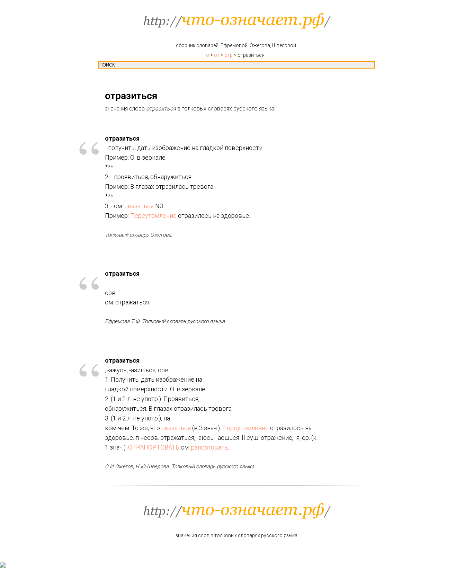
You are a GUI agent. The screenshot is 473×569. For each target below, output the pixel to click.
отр (228, 55)
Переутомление (153, 215)
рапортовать (209, 447)
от (217, 55)
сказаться (139, 206)
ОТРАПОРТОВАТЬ (153, 447)
